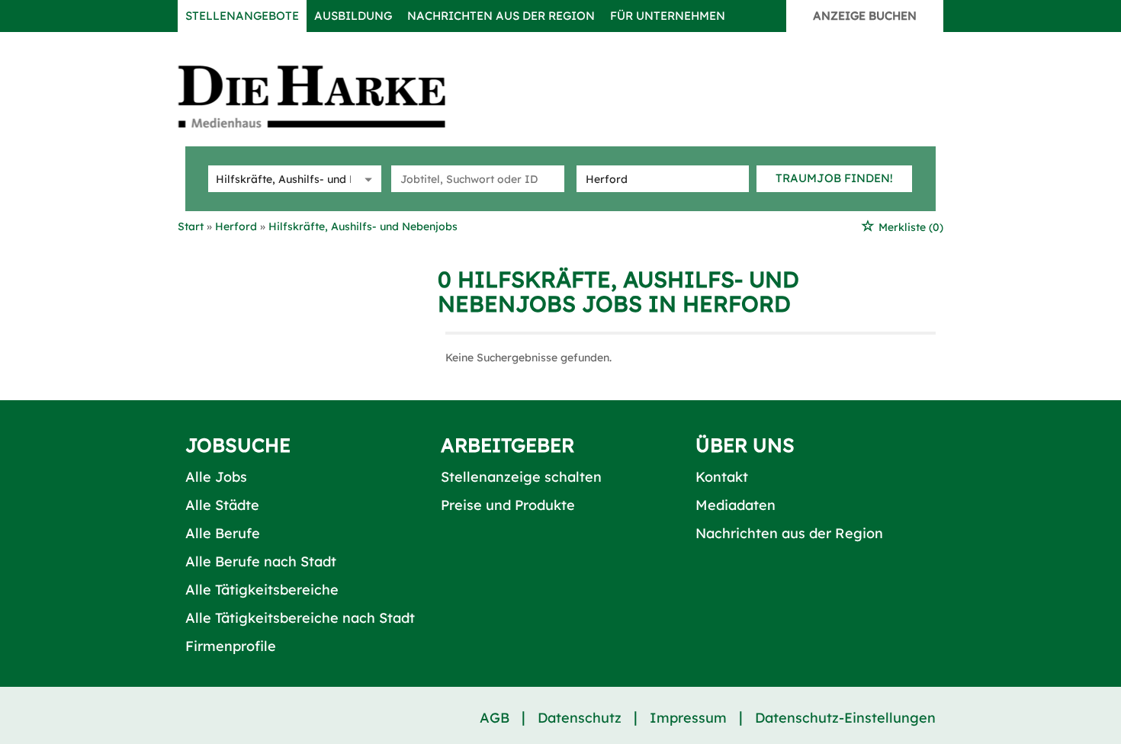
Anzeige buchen (865, 15)
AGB (494, 717)
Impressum (688, 717)
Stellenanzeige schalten (521, 477)
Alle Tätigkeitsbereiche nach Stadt (300, 618)
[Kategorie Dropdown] (366, 178)
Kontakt (721, 477)
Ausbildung (353, 15)
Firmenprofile (230, 646)
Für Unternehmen (667, 15)
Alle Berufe (222, 533)
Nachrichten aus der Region (501, 15)
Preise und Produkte (508, 505)
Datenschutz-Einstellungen (845, 717)
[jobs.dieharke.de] (329, 96)
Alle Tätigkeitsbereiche (262, 589)
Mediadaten (735, 505)
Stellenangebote (242, 15)
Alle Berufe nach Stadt (260, 561)
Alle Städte (222, 505)
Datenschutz (580, 717)
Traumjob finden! (834, 178)
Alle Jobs (216, 477)
